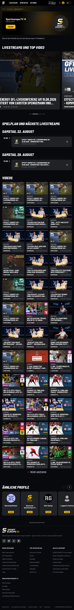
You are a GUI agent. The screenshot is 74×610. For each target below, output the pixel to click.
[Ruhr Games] (48, 498)
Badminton (33, 572)
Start (3, 9)
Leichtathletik (34, 565)
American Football (35, 552)
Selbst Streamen (7, 559)
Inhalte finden (57, 562)
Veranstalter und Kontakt (60, 569)
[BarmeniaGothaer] (11, 498)
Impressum (47, 607)
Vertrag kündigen (58, 572)
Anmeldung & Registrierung (10, 596)
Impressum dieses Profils (36, 522)
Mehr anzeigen (38, 472)
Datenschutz (5, 607)
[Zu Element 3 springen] (40, 114)
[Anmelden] (63, 3)
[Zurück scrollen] (64, 487)
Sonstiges (9, 9)
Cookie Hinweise (32, 607)
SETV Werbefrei (7, 556)
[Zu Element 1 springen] (30, 114)
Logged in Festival (67, 506)
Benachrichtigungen (8, 593)
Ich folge (4, 586)
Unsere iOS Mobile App (9, 562)
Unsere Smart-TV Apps (9, 569)
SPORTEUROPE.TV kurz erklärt (62, 552)
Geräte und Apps (58, 559)
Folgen (10, 27)
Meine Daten (6, 589)
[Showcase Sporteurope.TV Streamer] (29, 498)
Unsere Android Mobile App (10, 565)
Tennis (32, 556)
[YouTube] (9, 541)
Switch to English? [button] (62, 6)
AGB (41, 607)
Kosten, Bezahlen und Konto (61, 556)
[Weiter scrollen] (69, 487)
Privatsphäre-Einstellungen (18, 607)
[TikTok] (14, 541)
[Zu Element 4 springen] (43, 114)
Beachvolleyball (34, 562)
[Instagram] (4, 541)
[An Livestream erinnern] (67, 141)
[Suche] (59, 2)
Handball (32, 559)
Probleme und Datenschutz (61, 565)
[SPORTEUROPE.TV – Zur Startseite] (3, 3)
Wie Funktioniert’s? (8, 552)
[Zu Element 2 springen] (35, 114)
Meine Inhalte (6, 583)
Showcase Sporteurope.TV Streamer (29, 507)
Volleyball (33, 569)
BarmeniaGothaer (11, 506)
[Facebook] (19, 541)
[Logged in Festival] (67, 498)
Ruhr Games (48, 506)
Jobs (3, 572)
